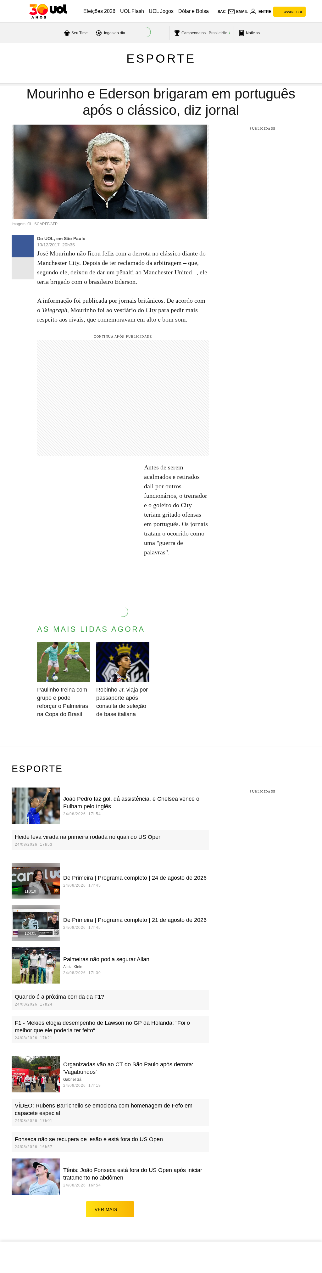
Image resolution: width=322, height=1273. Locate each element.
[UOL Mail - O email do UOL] (238, 11)
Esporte (161, 58)
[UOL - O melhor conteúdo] (48, 11)
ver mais (106, 1209)
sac (222, 11)
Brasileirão (218, 33)
